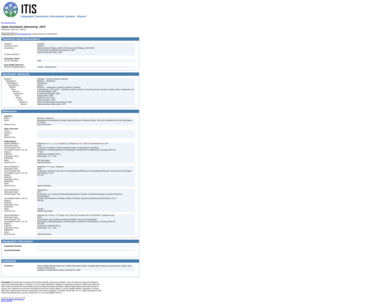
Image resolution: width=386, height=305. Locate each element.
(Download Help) (25, 34)
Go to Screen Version (8, 22)
